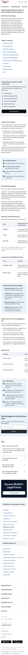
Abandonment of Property (10, 535)
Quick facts (6, 63)
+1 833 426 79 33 (6, 625)
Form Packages (6, 585)
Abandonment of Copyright (10, 521)
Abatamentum (6, 518)
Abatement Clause (7, 530)
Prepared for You (7, 602)
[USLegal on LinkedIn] (8, 619)
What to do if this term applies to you (12, 60)
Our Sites (4, 611)
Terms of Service (14, 651)
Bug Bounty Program (16, 653)
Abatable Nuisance (8, 513)
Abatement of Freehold (9, 516)
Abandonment (6, 549)
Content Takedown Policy (6, 653)
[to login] (22, 2)
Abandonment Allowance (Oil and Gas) (13, 557)
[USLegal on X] (2, 619)
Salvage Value (6, 574)
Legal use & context (8, 43)
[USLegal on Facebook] (5, 619)
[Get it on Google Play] (17, 641)
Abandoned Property (8, 566)
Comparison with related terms (11, 54)
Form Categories (6, 590)
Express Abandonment (9, 563)
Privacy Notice (21, 651)
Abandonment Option (8, 538)
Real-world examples (8, 49)
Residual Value (6, 551)
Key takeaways (7, 66)
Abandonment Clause (8, 524)
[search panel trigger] (19, 2)
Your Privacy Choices (5, 651)
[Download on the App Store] (6, 641)
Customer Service (6, 594)
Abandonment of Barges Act (10, 532)
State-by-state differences (10, 52)
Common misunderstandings (10, 57)
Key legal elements (7, 46)
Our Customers (6, 607)
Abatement (6, 510)
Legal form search (7, 69)
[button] (25, 2)
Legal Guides (5, 598)
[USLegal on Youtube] (11, 619)
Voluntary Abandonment (9, 560)
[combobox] (14, 427)
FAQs (4, 72)
